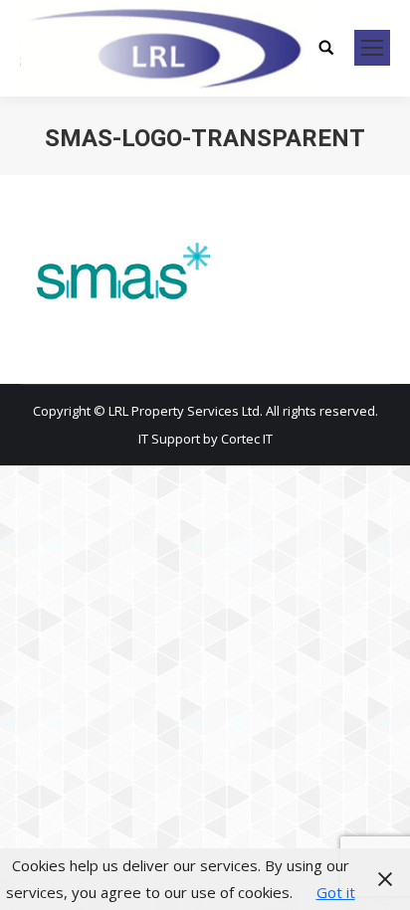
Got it (335, 892)
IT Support (170, 439)
